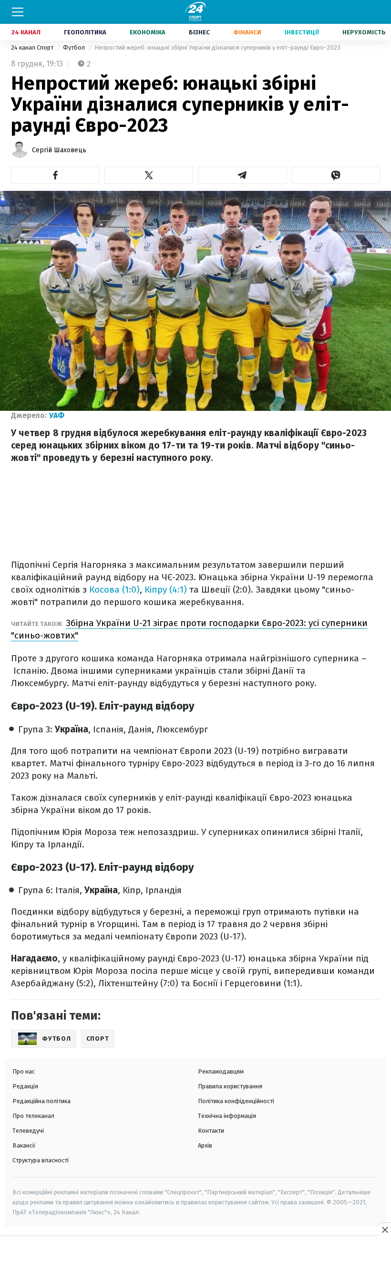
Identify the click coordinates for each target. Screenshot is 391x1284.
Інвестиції (302, 32)
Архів (205, 1145)
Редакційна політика (41, 1101)
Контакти (211, 1130)
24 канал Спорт (33, 47)
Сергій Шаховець (59, 150)
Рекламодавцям (221, 1071)
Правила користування (230, 1086)
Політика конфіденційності (236, 1101)
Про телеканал (33, 1115)
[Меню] (17, 12)
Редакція (25, 1086)
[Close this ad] (384, 1229)
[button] (55, 175)
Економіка (147, 32)
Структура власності (40, 1160)
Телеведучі (28, 1130)
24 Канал (26, 32)
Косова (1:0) (114, 589)
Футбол (74, 47)
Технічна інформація (227, 1115)
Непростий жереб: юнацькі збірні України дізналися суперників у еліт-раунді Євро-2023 (217, 47)
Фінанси (247, 32)
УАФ (56, 415)
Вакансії (24, 1145)
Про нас (23, 1071)
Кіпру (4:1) (165, 589)
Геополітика (85, 32)
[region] (195, 1260)
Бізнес (199, 32)
